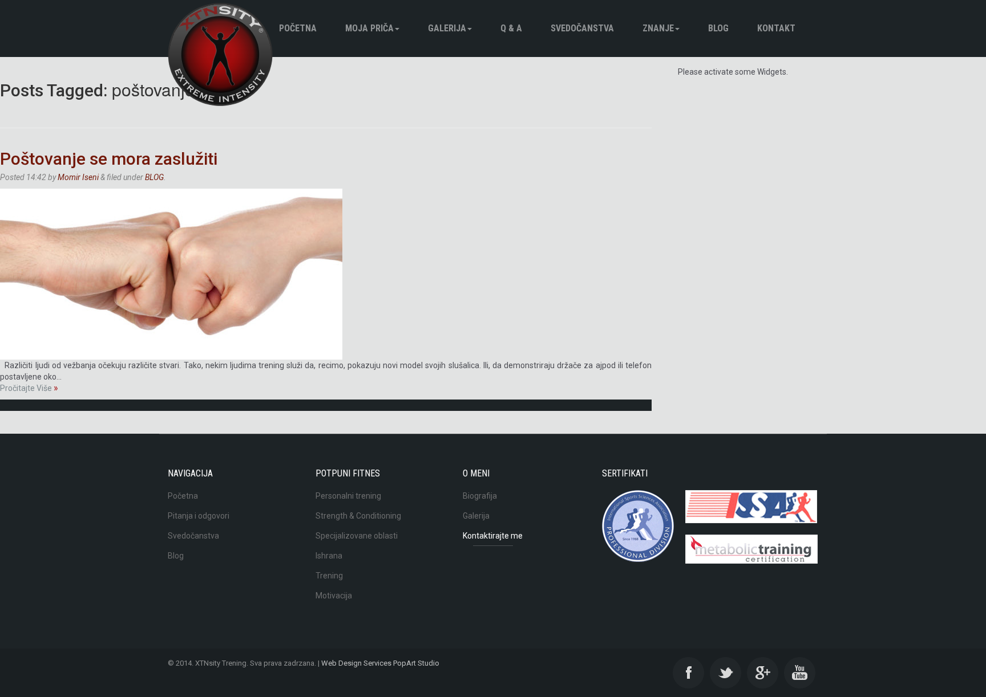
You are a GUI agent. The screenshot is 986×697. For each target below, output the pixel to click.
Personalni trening (348, 495)
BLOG (718, 28)
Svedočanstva (582, 28)
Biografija (480, 495)
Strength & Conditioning (358, 515)
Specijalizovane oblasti (357, 535)
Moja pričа (369, 28)
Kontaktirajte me (493, 535)
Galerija (447, 28)
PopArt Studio (416, 663)
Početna (298, 28)
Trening (329, 575)
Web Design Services (356, 663)
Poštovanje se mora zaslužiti (108, 159)
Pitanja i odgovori (198, 515)
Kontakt (776, 28)
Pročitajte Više (29, 388)
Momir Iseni (78, 177)
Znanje (658, 28)
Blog (176, 555)
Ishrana (329, 555)
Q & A (511, 28)
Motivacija (334, 595)
